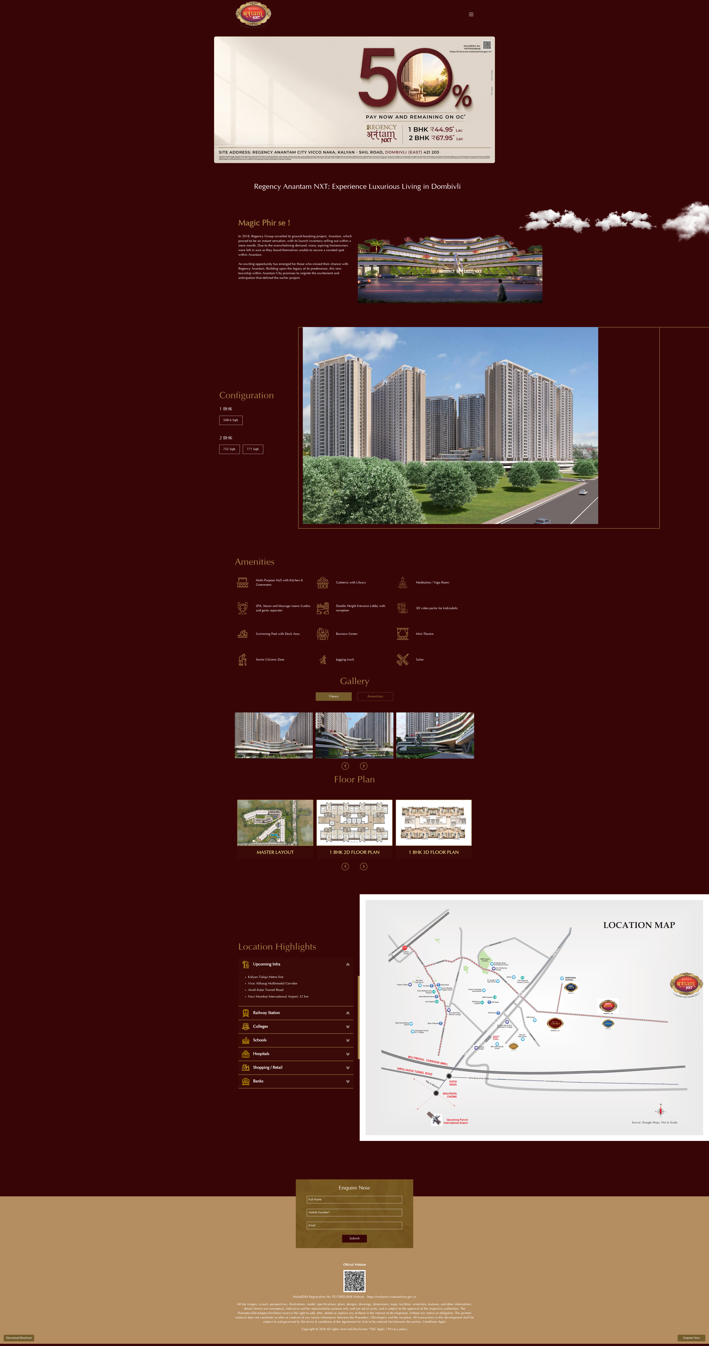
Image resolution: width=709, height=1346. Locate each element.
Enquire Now (691, 1338)
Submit (354, 1238)
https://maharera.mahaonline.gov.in (391, 1297)
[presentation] (345, 766)
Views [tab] (334, 696)
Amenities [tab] (375, 696)
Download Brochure (19, 1338)
